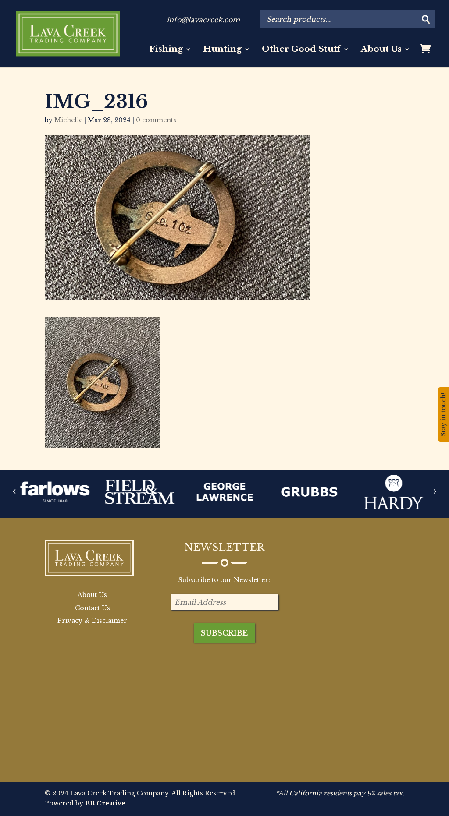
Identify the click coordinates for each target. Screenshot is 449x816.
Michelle (68, 120)
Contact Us (92, 608)
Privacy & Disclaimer (92, 621)
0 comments (156, 120)
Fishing (166, 50)
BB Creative (105, 803)
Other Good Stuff (301, 50)
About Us (381, 50)
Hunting (222, 50)
